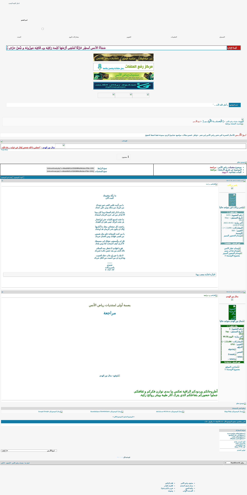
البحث (19, 37)
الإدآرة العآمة (210, 274)
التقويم (129, 37)
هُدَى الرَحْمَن (169, 483)
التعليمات (174, 37)
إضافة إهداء (4, 149)
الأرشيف (8, 463)
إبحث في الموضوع (6, 177)
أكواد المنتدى (241, 442)
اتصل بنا (27, 463)
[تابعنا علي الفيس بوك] (106, 97)
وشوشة (170, 491)
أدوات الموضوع (18, 177)
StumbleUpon (95, 411)
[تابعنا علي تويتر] (141, 97)
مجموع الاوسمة (233, 256)
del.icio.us (159, 411)
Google (40, 411)
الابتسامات (242, 443)
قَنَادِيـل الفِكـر (168, 486)
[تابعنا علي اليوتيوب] (123, 97)
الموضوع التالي (118, 416)
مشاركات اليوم (74, 37)
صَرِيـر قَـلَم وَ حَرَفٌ (167, 488)
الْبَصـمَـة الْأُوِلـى (188, 491)
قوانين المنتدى (241, 450)
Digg (226, 411)
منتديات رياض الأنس (232, 121)
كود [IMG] (242, 445)
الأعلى (3, 463)
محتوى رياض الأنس (187, 483)
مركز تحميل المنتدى (186, 486)
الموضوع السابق (128, 416)
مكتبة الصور (189, 488)
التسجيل (222, 37)
